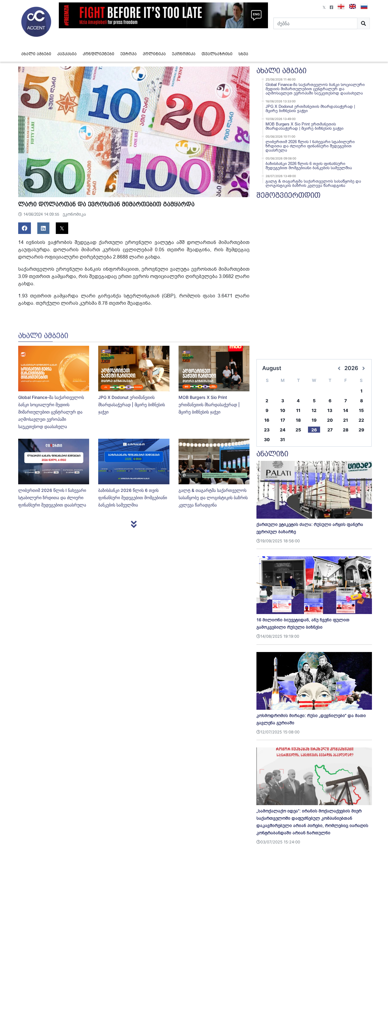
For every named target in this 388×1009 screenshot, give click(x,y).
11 (298, 410)
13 (329, 410)
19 (314, 420)
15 (361, 410)
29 (361, 429)
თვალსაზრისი (217, 54)
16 (266, 420)
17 (282, 420)
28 (345, 429)
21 (345, 420)
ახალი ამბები (36, 54)
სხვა (243, 54)
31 (282, 439)
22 (361, 420)
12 (314, 410)
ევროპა (128, 54)
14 (345, 410)
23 (266, 429)
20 (330, 420)
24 (283, 429)
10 (282, 410)
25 (298, 429)
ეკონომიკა (184, 54)
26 (314, 429)
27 (330, 429)
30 (267, 439)
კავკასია (67, 54)
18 (298, 420)
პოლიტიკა (154, 54)
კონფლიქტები (98, 54)
